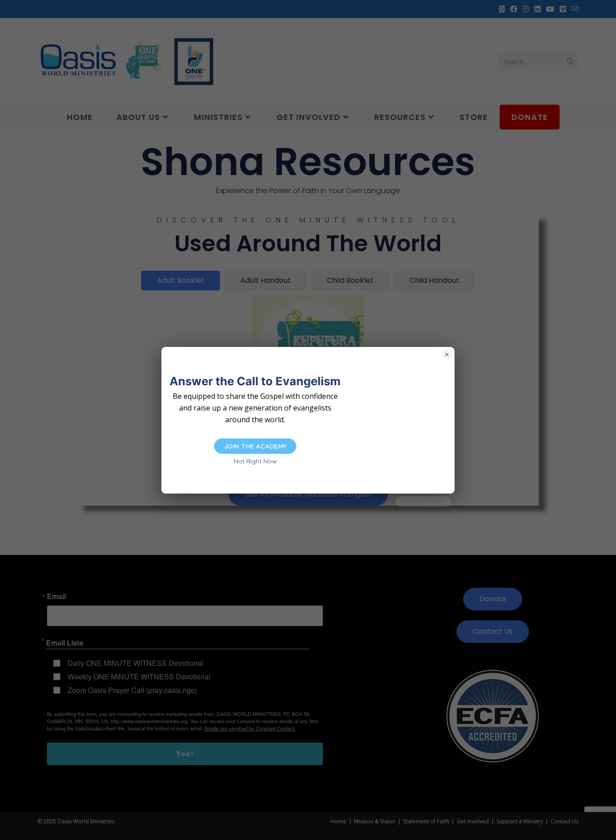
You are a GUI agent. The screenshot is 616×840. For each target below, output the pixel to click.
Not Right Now (255, 461)
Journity (434, 501)
